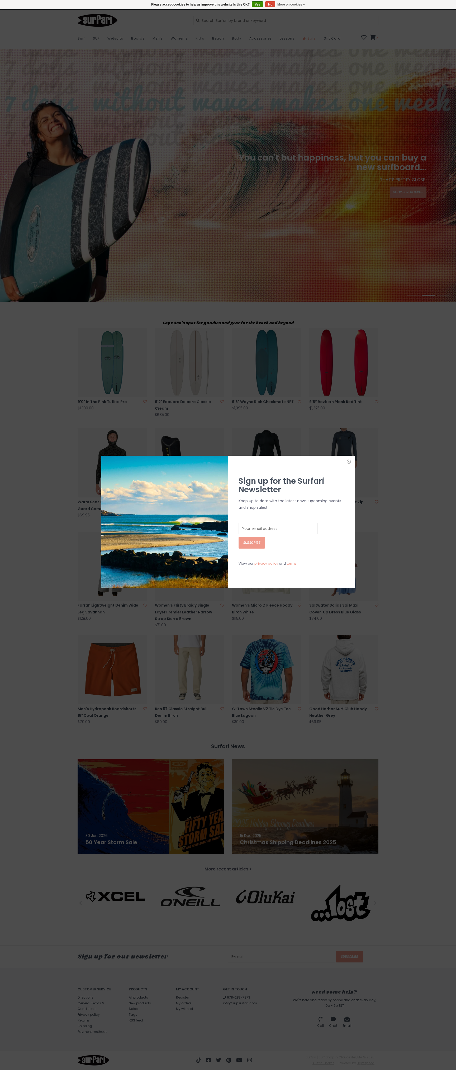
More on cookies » (291, 4)
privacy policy (266, 563)
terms (292, 563)
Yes (257, 4)
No (270, 4)
